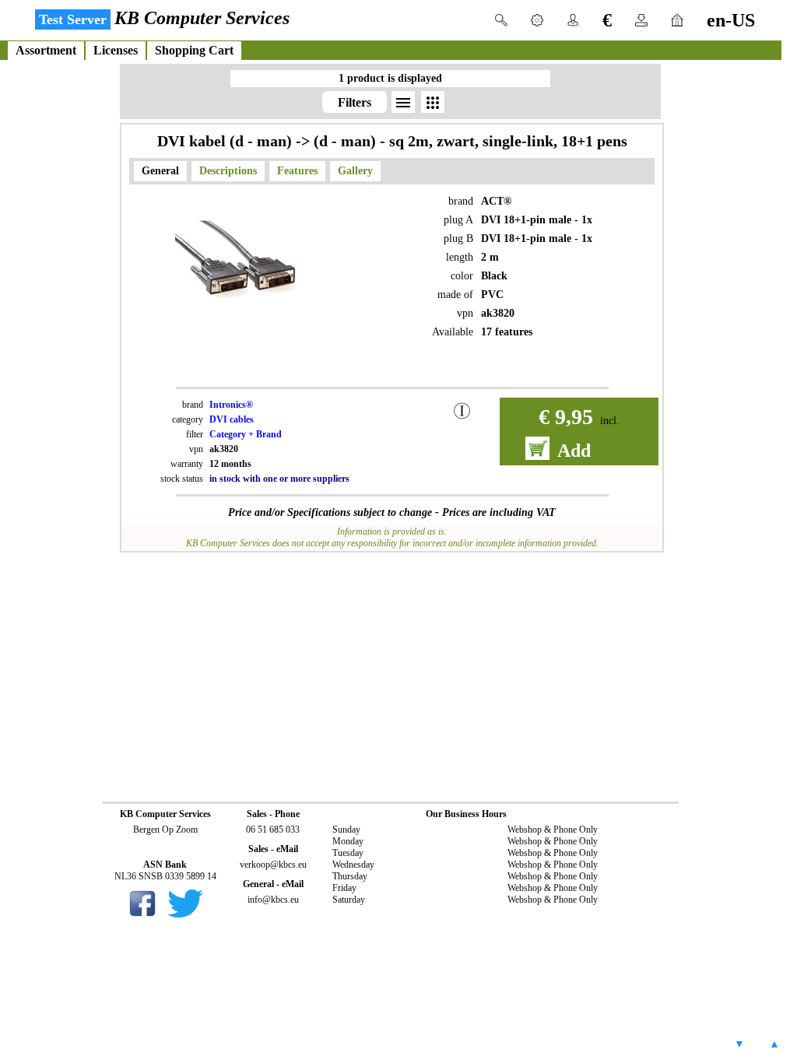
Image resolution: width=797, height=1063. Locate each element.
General (160, 171)
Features (297, 171)
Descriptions (228, 171)
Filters (354, 102)
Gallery (355, 171)
